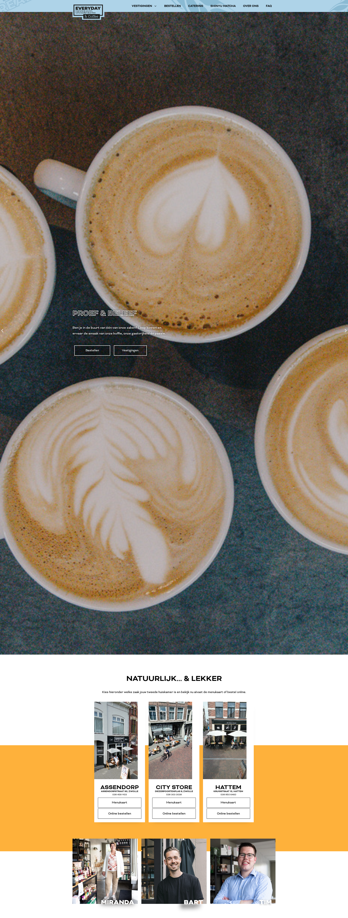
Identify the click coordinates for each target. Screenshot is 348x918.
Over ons (251, 6)
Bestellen (172, 6)
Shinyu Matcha (223, 6)
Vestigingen (142, 6)
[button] (2, 330)
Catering (195, 6)
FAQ (269, 6)
